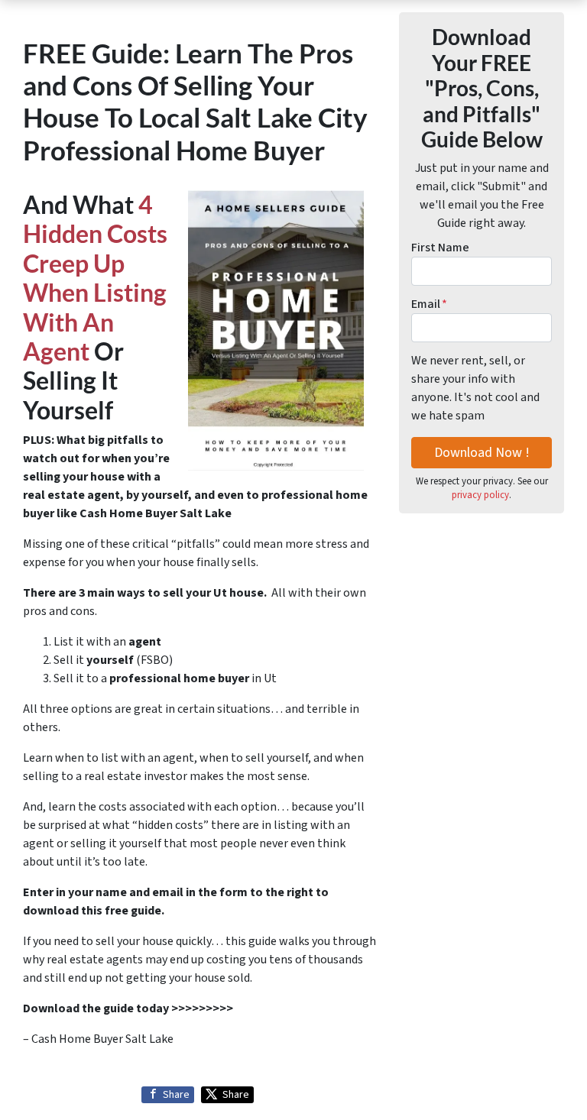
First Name (440, 247)
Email (429, 304)
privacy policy (480, 495)
